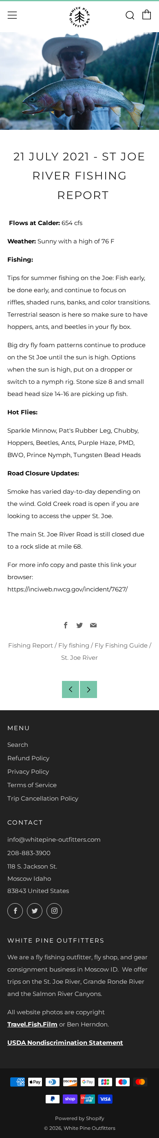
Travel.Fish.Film (32, 1024)
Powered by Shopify (79, 1118)
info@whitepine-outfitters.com (54, 839)
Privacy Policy (28, 771)
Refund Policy (28, 758)
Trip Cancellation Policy (42, 798)
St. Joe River (79, 657)
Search (17, 744)
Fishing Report (30, 645)
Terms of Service (32, 785)
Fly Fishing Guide (121, 645)
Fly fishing (73, 645)
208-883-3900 (29, 853)
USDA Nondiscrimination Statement (65, 1042)
